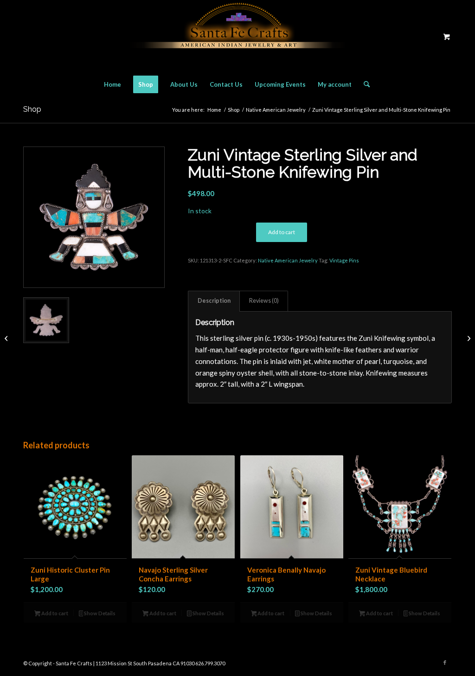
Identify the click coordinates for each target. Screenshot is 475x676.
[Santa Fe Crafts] (237, 36)
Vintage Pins (344, 260)
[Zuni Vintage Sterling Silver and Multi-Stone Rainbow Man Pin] (468, 338)
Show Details (99, 613)
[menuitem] (112, 84)
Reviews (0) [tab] (264, 300)
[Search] (364, 84)
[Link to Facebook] (445, 663)
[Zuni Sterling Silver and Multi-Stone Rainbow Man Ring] (7, 338)
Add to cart (281, 232)
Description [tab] (214, 300)
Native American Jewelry (288, 260)
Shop (32, 109)
